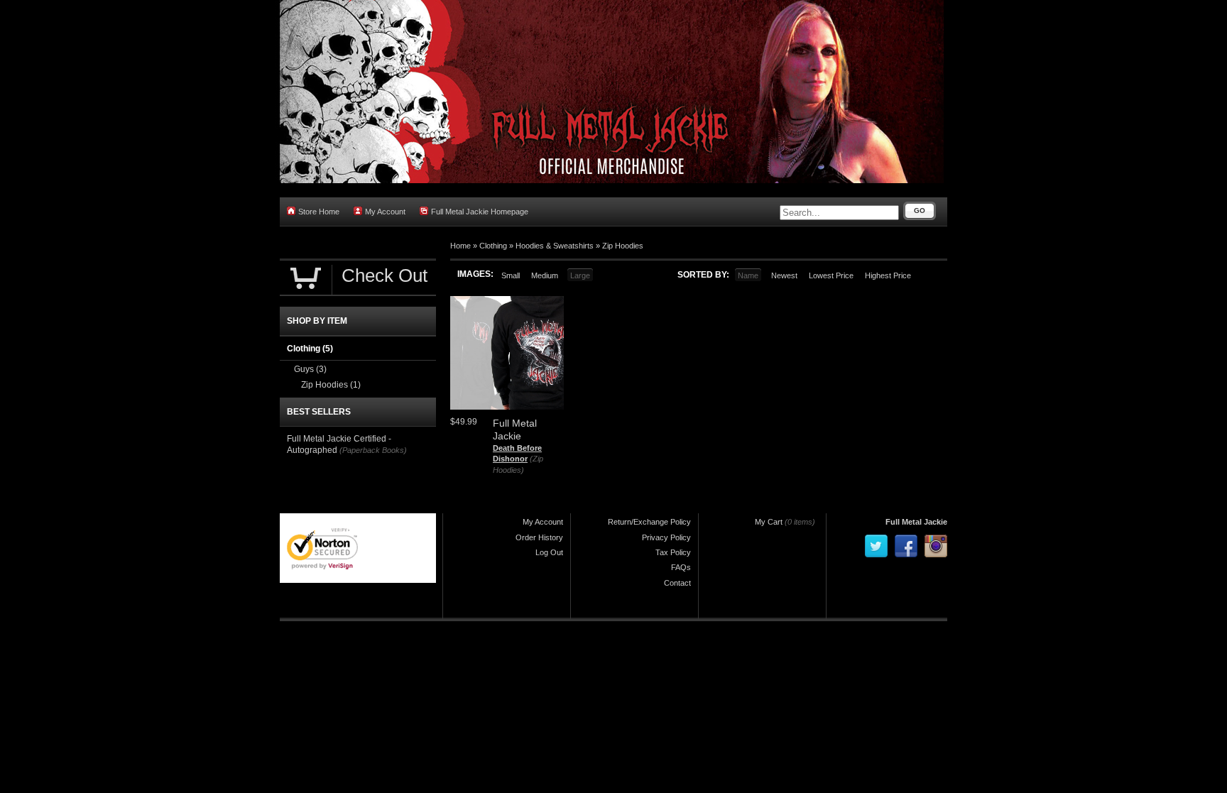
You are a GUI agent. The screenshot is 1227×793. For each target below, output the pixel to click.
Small (510, 275)
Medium (544, 275)
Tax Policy (673, 552)
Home (460, 245)
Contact (677, 583)
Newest (784, 275)
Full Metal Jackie (916, 522)
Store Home (318, 211)
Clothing (493, 245)
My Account (385, 211)
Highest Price (888, 275)
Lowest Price (831, 275)
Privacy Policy (666, 537)
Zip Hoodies (622, 245)
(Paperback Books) (373, 450)
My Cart (768, 522)
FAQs (681, 567)
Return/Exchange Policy (649, 522)
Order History (539, 537)
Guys (310, 369)
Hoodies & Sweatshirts (555, 245)
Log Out (549, 552)
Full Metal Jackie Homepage (479, 211)
